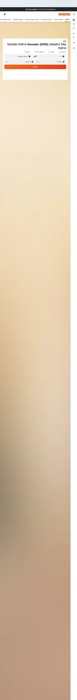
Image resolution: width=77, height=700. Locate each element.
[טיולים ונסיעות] (73, 43)
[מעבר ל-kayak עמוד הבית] (64, 14)
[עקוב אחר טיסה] (73, 37)
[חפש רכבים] (73, 28)
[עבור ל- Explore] (73, 33)
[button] (2, 9)
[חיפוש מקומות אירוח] (73, 24)
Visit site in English (31, 9)
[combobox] (38, 52)
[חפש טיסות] (73, 20)
